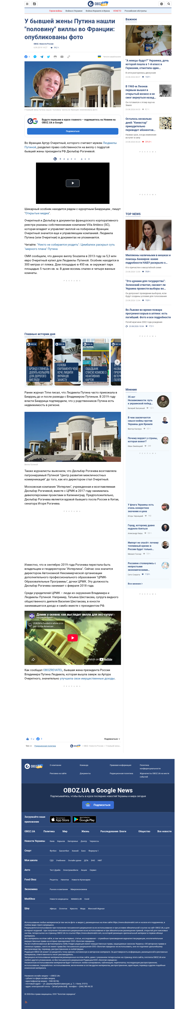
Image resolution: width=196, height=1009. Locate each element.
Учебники (60, 860)
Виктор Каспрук (135, 429)
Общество (144, 831)
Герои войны (55, 11)
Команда (84, 765)
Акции (84, 870)
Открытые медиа (37, 213)
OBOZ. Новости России (43, 44)
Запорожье (73, 841)
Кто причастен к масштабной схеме (143, 267)
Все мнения (134, 583)
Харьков (61, 841)
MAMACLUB (76, 899)
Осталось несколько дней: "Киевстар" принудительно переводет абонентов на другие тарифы (139, 124)
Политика (49, 831)
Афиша (53, 908)
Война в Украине (74, 11)
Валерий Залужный (136, 408)
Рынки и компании (59, 889)
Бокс (83, 851)
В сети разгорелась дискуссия (141, 73)
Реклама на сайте (58, 773)
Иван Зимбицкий (135, 446)
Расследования (109, 831)
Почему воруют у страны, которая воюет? (143, 440)
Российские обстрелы (136, 11)
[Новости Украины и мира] (75, 747)
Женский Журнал (96, 908)
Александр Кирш (135, 533)
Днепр (84, 841)
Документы (85, 773)
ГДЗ (51, 860)
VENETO (117, 11)
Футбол (53, 851)
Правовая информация (120, 765)
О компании (55, 765)
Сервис (93, 870)
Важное (131, 19)
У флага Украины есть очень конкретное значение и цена (141, 508)
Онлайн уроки (74, 860)
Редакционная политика (45, 746)
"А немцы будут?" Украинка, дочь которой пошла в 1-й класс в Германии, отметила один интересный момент (147, 64)
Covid (86, 899)
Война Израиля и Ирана (98, 11)
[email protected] (60, 986)
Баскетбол (64, 851)
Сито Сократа (134, 575)
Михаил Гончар (134, 554)
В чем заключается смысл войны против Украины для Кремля (140, 421)
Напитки (65, 880)
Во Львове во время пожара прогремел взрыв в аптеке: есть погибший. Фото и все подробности (148, 313)
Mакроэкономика (79, 889)
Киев (52, 841)
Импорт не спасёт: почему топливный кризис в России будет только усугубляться (143, 546)
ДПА (86, 860)
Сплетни (63, 908)
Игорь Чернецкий (135, 516)
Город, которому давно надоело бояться (141, 527)
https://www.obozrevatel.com (125, 922)
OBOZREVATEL (52, 670)
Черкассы (94, 841)
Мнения (131, 389)
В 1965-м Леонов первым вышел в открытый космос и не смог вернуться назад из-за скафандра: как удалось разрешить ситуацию (140, 92)
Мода (82, 908)
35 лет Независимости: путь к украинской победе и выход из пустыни (140, 400)
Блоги (122, 831)
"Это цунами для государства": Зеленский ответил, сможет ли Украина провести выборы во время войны (146, 284)
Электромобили (70, 870)
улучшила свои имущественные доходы (87, 678)
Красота (73, 908)
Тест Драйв (55, 870)
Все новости (164, 831)
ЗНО (93, 860)
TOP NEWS (133, 214)
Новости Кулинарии (81, 880)
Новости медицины (59, 899)
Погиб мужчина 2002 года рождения (144, 322)
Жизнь (85, 831)
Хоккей (75, 851)
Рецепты (54, 880)
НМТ (100, 860)
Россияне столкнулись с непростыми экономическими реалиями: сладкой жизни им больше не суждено (143, 567)
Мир (64, 831)
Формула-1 (94, 851)
